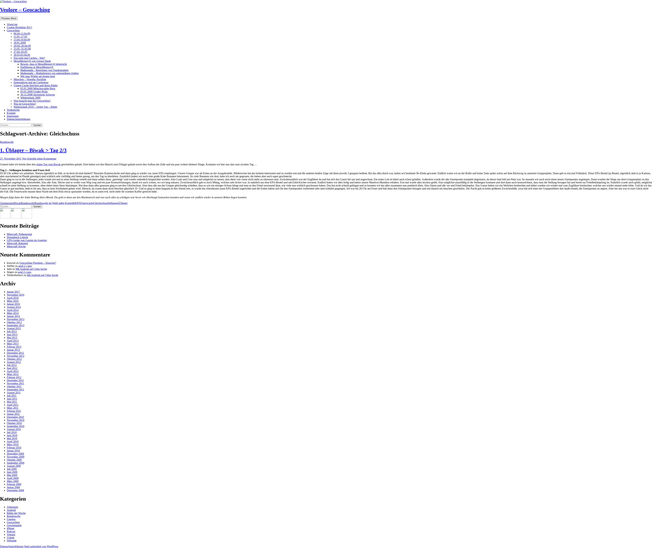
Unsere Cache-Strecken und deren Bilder (36, 85)
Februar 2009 (14, 484)
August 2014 (14, 307)
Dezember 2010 (15, 417)
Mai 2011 (12, 401)
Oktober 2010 (14, 423)
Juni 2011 (12, 398)
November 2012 (15, 355)
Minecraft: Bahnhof (17, 243)
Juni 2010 (12, 435)
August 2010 (14, 429)
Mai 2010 (12, 438)
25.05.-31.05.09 (22, 48)
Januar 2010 (13, 450)
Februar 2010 (14, 447)
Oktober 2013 (14, 322)
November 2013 (15, 319)
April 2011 (12, 404)
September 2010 (15, 426)
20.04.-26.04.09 (22, 45)
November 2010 (15, 420)
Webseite (11, 540)
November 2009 (15, 456)
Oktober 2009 (14, 459)
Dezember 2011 (15, 380)
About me (12, 24)
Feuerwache (86, 203)
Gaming (11, 519)
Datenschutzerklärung (18, 119)
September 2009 (15, 462)
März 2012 (13, 374)
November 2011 (15, 383)
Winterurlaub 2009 (30, 97)
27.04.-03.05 (20, 51)
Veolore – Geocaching (25, 10)
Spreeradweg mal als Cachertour (31, 82)
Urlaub (10, 537)
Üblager (123, 203)
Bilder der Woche (16, 513)
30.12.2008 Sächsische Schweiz (37, 94)
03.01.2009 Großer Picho (34, 91)
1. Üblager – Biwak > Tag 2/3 (33, 150)
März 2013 (13, 343)
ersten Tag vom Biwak (48, 164)
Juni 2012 (12, 368)
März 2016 (13, 300)
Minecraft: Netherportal (19, 234)
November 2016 (15, 294)
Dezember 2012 (15, 352)
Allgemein (12, 507)
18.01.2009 (20, 42)
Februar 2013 (14, 346)
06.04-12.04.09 (22, 33)
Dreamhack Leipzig (17, 237)
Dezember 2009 (15, 453)
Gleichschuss (100, 203)
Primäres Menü (8, 18)
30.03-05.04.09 (22, 54)
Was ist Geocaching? (25, 103)
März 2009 (13, 481)
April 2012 (13, 371)
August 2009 (14, 465)
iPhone (10, 528)
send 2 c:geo (25, 265)
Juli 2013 (12, 331)
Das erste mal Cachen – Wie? (29, 58)
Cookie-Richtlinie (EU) (19, 27)
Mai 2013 (12, 337)
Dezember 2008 (15, 490)
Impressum (13, 116)
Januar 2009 (13, 487)
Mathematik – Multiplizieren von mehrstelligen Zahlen (49, 73)
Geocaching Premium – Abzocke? (37, 262)
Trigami (11, 534)
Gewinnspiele (14, 525)
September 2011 (15, 389)
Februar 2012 (14, 377)
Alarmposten (7, 203)
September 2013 (15, 325)
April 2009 (13, 478)
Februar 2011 (14, 410)
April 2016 (13, 297)
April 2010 (13, 441)
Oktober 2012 (14, 359)
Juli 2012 (12, 365)
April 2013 (13, 340)
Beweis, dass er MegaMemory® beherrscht (43, 64)
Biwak (17, 203)
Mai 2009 (12, 475)
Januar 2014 (13, 316)
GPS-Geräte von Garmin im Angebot (27, 240)
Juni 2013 (12, 334)
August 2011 (14, 392)
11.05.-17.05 (20, 36)
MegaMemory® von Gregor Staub (32, 61)
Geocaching (13, 30)
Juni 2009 (12, 472)
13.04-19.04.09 (22, 39)
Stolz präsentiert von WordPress (41, 546)
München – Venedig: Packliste (30, 79)
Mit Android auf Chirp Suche (31, 269)
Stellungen (113, 203)
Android (11, 510)
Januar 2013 (13, 349)
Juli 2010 (12, 432)
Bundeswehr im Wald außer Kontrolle (54, 203)
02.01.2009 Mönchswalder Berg (37, 88)
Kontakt (11, 113)
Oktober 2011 (14, 386)
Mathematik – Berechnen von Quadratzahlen (44, 70)
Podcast (11, 531)
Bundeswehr (7, 142)
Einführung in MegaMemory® (36, 67)
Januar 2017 (13, 291)
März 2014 (13, 313)
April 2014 (13, 310)
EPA (77, 203)
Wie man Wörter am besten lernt (37, 76)
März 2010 (13, 444)
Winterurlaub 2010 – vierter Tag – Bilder (35, 106)
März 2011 (12, 407)
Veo (24, 158)
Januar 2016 (13, 304)
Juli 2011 (11, 395)
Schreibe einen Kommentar (41, 158)
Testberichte (13, 109)
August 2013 (14, 328)
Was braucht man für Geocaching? (32, 100)
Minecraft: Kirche (16, 246)
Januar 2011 (13, 414)
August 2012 (14, 362)
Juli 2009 (12, 469)
